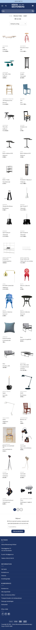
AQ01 (21, 393)
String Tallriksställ (24, 259)
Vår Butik (4, 569)
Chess (21, 500)
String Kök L (6, 259)
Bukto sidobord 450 (8, 153)
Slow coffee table (24, 364)
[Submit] (32, 11)
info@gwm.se (9, 554)
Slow (21, 337)
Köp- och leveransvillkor (8, 595)
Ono (21, 100)
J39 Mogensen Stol (7, 100)
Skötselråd (4, 604)
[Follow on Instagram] (5, 614)
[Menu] (2, 6)
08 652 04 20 (10, 558)
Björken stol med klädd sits (8, 446)
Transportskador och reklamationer (11, 598)
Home (10, 16)
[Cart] (32, 6)
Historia (3, 575)
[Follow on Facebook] (2, 614)
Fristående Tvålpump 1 (26, 179)
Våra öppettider (5, 591)
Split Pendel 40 (24, 232)
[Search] (6, 5)
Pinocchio (5, 127)
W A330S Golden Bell (8, 285)
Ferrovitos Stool (24, 47)
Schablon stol (23, 127)
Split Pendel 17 (24, 206)
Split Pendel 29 (6, 232)
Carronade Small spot (8, 500)
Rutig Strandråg (7, 338)
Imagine (22, 74)
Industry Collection (25, 285)
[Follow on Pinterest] (8, 614)
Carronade (22, 446)
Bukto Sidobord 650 (25, 153)
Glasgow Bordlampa (8, 206)
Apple (4, 393)
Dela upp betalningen (7, 601)
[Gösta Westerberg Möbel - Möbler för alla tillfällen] (18, 6)
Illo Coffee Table (7, 74)
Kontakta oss (5, 572)
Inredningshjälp (5, 578)
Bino (4, 47)
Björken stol (23, 419)
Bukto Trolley (6, 179)
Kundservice (4, 588)
